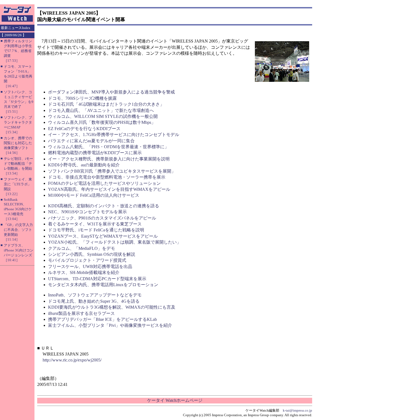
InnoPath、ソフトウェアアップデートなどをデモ (95, 295)
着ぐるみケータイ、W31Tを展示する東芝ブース (95, 224)
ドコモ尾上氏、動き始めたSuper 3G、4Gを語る (94, 301)
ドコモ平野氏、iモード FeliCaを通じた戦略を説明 (96, 230)
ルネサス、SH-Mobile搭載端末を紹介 (83, 272)
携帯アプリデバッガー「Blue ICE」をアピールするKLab (102, 319)
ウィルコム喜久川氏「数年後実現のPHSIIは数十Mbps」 (102, 122)
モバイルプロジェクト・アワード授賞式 (87, 260)
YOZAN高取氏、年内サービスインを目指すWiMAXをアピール (109, 189)
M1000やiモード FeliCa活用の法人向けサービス (93, 195)
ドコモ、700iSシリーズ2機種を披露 (82, 98)
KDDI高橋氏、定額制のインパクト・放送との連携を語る (103, 205)
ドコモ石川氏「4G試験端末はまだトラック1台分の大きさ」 (106, 104)
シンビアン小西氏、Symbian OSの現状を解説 (91, 254)
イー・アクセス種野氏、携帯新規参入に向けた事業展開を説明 (109, 159)
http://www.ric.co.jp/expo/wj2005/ (72, 360)
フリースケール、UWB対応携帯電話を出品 (90, 266)
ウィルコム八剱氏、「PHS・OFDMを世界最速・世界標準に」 (108, 146)
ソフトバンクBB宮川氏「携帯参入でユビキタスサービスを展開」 (112, 171)
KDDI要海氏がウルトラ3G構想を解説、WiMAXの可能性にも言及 (111, 307)
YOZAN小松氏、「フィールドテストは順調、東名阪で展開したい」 (114, 242)
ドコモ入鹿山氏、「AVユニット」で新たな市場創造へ (101, 110)
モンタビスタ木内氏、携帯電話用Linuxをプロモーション (103, 284)
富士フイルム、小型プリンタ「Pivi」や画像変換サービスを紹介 (110, 325)
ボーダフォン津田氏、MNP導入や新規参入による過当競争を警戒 (111, 92)
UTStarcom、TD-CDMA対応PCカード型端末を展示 (97, 278)
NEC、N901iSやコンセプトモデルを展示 (87, 211)
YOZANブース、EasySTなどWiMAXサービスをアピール (103, 236)
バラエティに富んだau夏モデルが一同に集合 (91, 140)
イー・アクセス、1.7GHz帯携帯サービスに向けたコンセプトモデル (113, 134)
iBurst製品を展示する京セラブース (81, 313)
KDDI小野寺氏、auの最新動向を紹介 (84, 165)
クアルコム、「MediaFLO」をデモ (81, 248)
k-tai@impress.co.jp (297, 410)
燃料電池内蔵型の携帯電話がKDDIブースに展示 (95, 152)
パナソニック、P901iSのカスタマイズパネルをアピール (102, 218)
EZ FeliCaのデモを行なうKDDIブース (84, 128)
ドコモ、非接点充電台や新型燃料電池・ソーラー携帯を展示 (106, 177)
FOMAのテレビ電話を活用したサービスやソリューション (104, 183)
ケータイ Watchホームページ (174, 400)
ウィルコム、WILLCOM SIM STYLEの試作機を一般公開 (103, 116)
